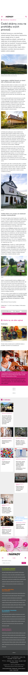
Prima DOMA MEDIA (15, 656)
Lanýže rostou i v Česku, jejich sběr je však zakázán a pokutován (13, 574)
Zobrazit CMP (15, 670)
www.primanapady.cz (6, 630)
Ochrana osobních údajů (6, 668)
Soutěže (19, 658)
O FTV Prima (9, 660)
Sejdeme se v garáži (5, 625)
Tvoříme (3, 459)
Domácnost (18, 484)
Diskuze (18, 311)
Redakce (3, 307)
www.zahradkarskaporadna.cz (8, 569)
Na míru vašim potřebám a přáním (13, 600)
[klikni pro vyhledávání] (26, 17)
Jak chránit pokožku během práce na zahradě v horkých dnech (13, 572)
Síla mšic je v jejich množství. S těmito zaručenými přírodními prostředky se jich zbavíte (12, 584)
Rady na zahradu (22, 522)
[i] (14, 64)
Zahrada (17, 522)
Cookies (11, 670)
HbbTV (24, 660)
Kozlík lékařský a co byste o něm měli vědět (9, 576)
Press (13, 660)
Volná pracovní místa (14, 662)
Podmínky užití (14, 668)
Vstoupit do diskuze (14, 313)
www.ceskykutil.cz (6, 590)
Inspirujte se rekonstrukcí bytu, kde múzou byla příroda (13, 623)
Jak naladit (21, 660)
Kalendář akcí (4, 413)
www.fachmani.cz (6, 611)
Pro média (15, 658)
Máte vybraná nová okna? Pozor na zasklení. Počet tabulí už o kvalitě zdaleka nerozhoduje (13, 598)
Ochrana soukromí (21, 668)
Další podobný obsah (14, 540)
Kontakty (21, 656)
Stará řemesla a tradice (6, 459)
